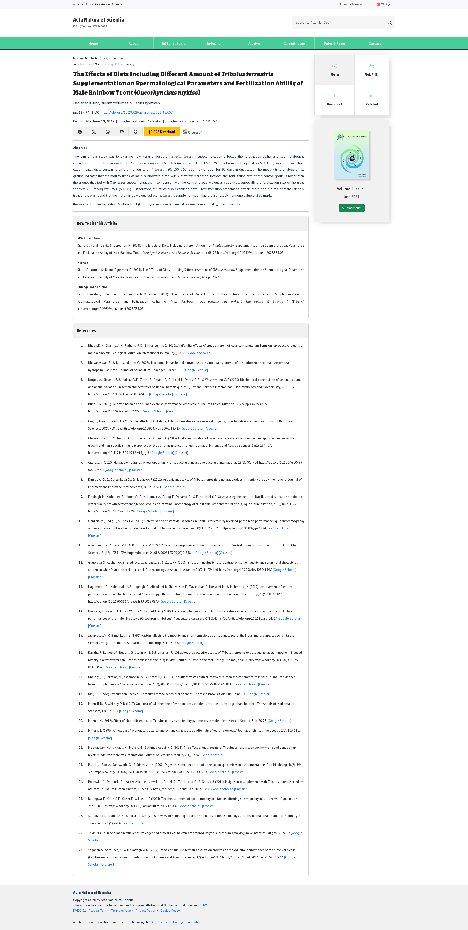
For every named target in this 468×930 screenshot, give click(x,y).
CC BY (202, 905)
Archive (254, 43)
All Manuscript (351, 208)
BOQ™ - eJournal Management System (176, 922)
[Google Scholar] (199, 353)
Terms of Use (121, 910)
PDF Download (164, 132)
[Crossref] (180, 394)
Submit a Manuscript (353, 4)
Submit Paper (334, 43)
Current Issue (294, 43)
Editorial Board (173, 43)
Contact (375, 43)
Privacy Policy (146, 910)
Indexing (214, 43)
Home (93, 43)
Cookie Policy (170, 910)
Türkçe (385, 4)
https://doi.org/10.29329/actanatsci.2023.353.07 (137, 112)
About (133, 43)
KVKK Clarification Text (89, 910)
